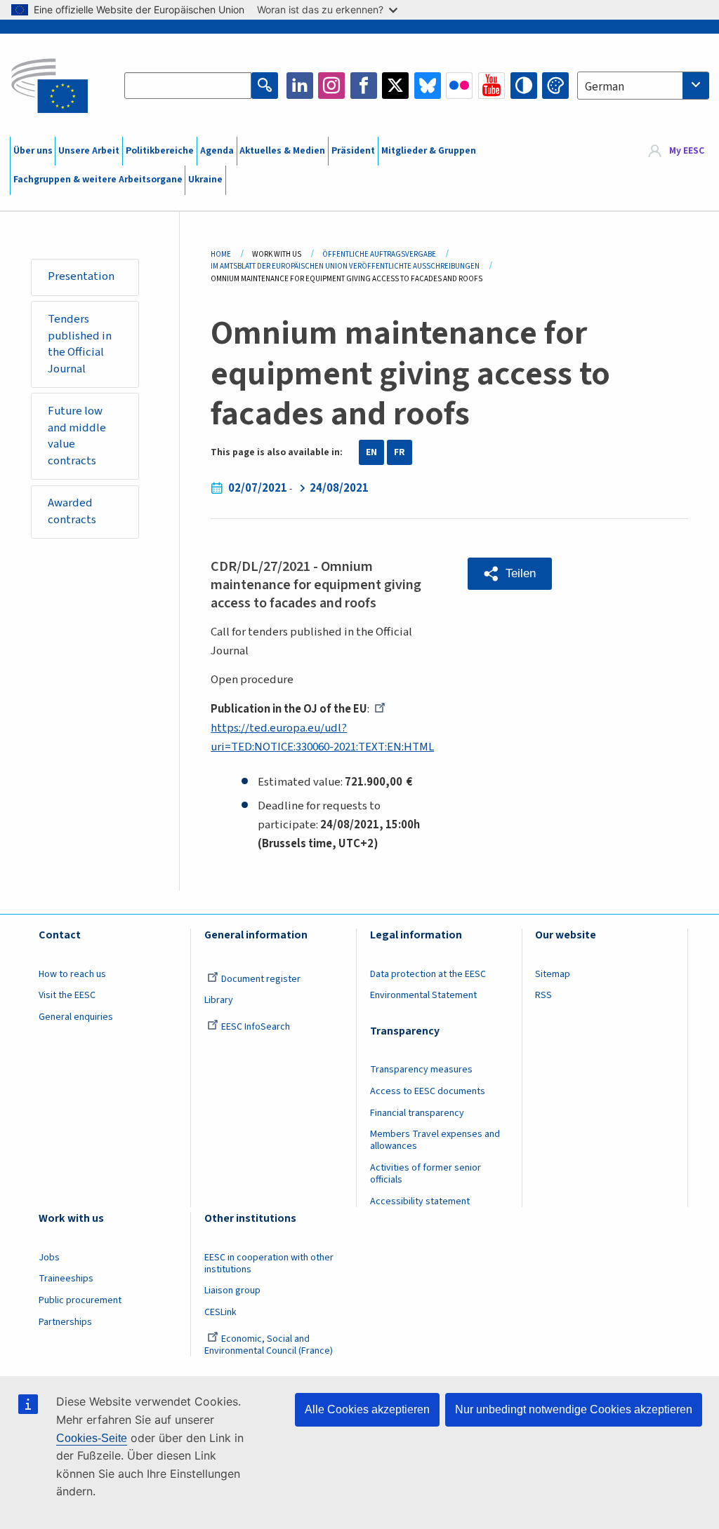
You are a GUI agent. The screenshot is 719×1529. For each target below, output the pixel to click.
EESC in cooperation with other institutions (269, 1264)
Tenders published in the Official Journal (80, 344)
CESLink (220, 1312)
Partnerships (65, 1322)
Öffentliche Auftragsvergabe (379, 254)
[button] (510, 574)
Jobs (49, 1258)
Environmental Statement (423, 995)
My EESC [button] (686, 151)
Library (218, 1000)
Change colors (555, 85)
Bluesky (427, 85)
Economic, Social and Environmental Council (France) (269, 1345)
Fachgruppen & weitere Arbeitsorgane (98, 180)
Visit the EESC (67, 995)
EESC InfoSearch (255, 1027)
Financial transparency (417, 1113)
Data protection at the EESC (428, 974)
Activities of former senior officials (425, 1174)
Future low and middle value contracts (77, 436)
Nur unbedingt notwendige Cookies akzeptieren (573, 1409)
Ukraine (205, 180)
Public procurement (80, 1300)
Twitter (395, 85)
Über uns (33, 151)
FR (399, 452)
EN (371, 452)
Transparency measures (421, 1070)
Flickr (459, 85)
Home (221, 254)
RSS (543, 995)
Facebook (363, 85)
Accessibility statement (420, 1201)
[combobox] (643, 86)
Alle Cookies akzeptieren (367, 1409)
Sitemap (552, 974)
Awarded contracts (72, 511)
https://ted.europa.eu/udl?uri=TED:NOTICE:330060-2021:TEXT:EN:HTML (322, 737)
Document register (261, 979)
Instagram (331, 85)
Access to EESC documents (427, 1091)
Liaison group (232, 1291)
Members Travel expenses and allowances (435, 1140)
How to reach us (72, 974)
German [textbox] (604, 87)
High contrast (523, 85)
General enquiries (76, 1017)
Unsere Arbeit (88, 151)
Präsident (353, 151)
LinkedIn (299, 85)
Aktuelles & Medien (282, 151)
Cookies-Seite (91, 1438)
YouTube (491, 85)
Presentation (81, 276)
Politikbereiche (160, 151)
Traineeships (66, 1279)
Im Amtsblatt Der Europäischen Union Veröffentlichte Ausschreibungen (345, 266)
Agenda (217, 151)
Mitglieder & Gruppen (428, 151)
